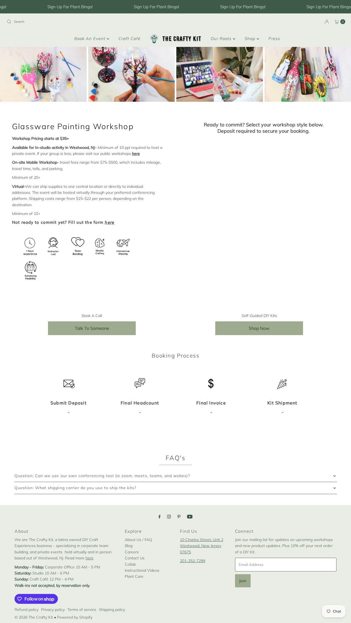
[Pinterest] (178, 516)
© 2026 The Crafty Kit (34, 617)
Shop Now (259, 328)
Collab (130, 564)
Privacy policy (53, 609)
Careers (132, 552)
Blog (128, 545)
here (90, 558)
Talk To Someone (92, 328)
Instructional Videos (142, 570)
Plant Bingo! (80, 6)
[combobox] (88, 21)
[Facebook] (159, 516)
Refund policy (26, 609)
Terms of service (81, 609)
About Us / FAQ (138, 539)
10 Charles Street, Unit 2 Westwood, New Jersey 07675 (201, 545)
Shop (251, 38)
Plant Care (134, 576)
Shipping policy (112, 609)
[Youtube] (190, 516)
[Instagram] (169, 516)
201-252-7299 (192, 560)
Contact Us (135, 558)
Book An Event (90, 38)
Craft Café (129, 38)
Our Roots (222, 38)
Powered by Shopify (74, 617)
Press (274, 38)
